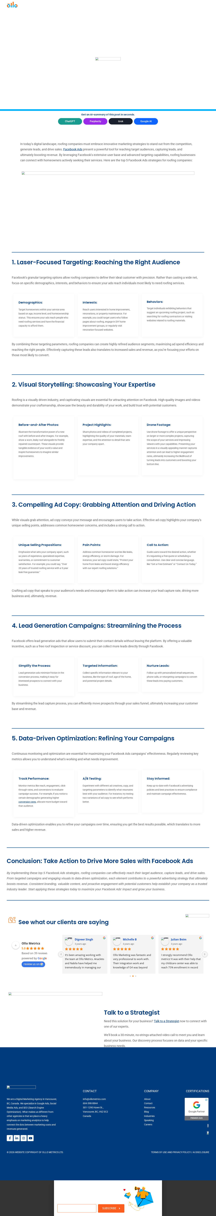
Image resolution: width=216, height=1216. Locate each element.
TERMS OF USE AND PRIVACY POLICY (171, 1152)
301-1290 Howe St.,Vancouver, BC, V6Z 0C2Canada (95, 1111)
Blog (146, 1111)
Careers (148, 1124)
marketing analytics (31, 1120)
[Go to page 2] (135, 976)
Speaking (149, 1120)
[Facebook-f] (10, 1138)
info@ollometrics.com (94, 1099)
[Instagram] (24, 1138)
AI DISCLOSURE (201, 1152)
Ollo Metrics (31, 943)
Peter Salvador (181, 939)
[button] (108, 1181)
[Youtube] (31, 1138)
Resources (149, 1107)
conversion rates (27, 801)
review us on (32, 964)
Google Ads (43, 1103)
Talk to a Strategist (166, 1021)
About (147, 1099)
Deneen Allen (132, 939)
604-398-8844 (90, 1103)
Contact (148, 1103)
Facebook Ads (72, 149)
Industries (149, 1116)
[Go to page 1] (132, 976)
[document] (108, 1198)
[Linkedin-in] (17, 1138)
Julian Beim (82, 939)
